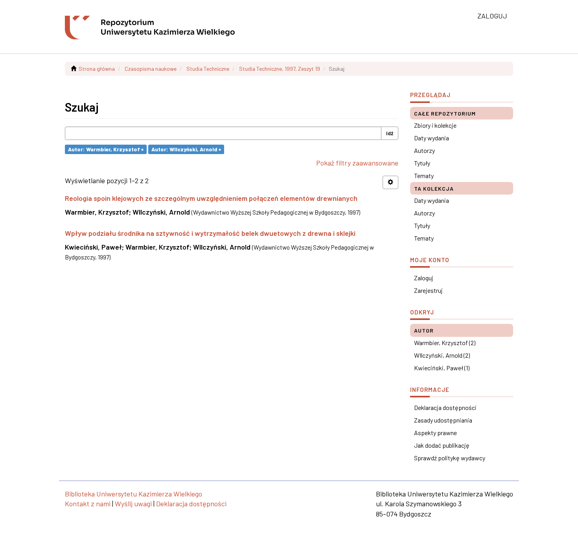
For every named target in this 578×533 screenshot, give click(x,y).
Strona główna (97, 68)
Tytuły (422, 163)
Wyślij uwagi (133, 503)
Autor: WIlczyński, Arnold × (186, 149)
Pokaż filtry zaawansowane (357, 162)
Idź (389, 133)
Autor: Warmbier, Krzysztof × (106, 149)
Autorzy (424, 150)
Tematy (424, 175)
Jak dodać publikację (441, 445)
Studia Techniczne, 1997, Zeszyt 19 (279, 68)
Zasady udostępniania (443, 420)
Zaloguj (423, 277)
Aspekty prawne (435, 432)
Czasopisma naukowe (151, 68)
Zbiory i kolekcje (435, 125)
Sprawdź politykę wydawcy (449, 457)
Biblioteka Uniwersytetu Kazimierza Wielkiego (133, 493)
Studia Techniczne (207, 68)
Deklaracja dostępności (445, 407)
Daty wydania (431, 138)
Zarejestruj (428, 290)
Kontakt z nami (87, 503)
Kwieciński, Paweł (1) (441, 367)
